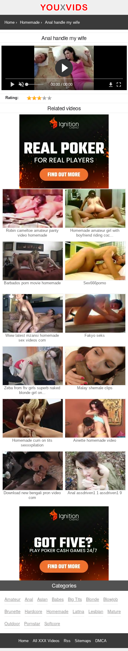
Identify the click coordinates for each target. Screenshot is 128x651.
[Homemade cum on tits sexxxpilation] (32, 418)
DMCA (101, 641)
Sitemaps (83, 641)
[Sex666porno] (95, 261)
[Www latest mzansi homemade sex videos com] (32, 313)
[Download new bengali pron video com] (32, 471)
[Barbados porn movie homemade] (32, 261)
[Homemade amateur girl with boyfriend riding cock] (95, 208)
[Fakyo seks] (95, 313)
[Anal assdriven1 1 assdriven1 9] (95, 471)
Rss (67, 641)
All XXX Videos (46, 641)
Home (23, 641)
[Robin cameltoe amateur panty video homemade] (32, 208)
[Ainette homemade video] (95, 418)
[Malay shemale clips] (95, 366)
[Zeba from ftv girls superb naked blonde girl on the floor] (32, 366)
